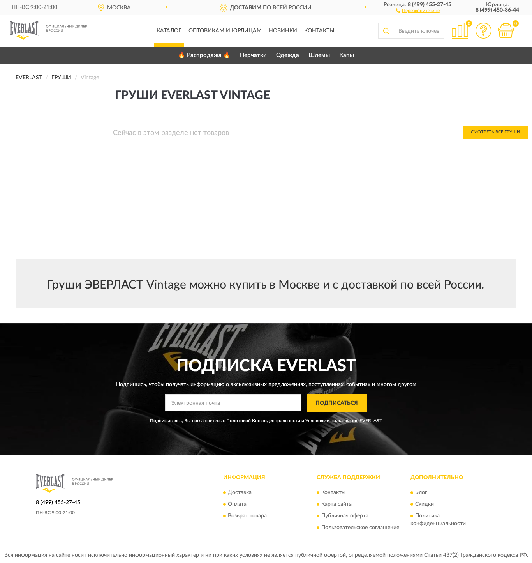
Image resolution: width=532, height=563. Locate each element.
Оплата (237, 504)
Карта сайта (336, 504)
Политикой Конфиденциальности (263, 420)
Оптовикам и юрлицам (225, 31)
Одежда (287, 55)
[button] (418, 10)
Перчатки (253, 55)
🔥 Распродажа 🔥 (204, 55)
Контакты (319, 31)
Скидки (424, 504)
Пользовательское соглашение (360, 528)
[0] (505, 31)
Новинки (283, 31)
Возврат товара (247, 516)
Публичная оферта (344, 516)
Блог (421, 493)
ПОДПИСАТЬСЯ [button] (336, 403)
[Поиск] (386, 31)
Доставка (240, 493)
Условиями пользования (331, 420)
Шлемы (319, 55)
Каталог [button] (169, 31)
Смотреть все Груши (495, 132)
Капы (346, 55)
